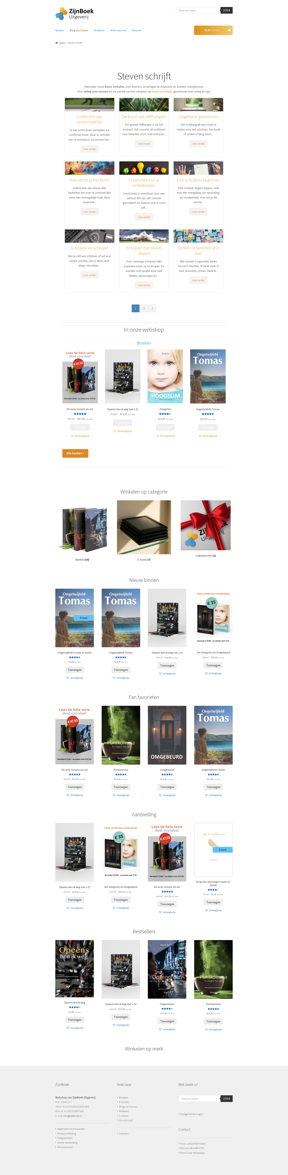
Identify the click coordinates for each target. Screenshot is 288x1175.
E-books (123, 1102)
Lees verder (89, 149)
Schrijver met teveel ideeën (144, 250)
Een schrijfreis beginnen (198, 180)
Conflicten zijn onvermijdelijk (89, 119)
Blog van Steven (79, 30)
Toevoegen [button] (80, 427)
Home (62, 42)
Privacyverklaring (66, 1133)
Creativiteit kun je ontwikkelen (143, 182)
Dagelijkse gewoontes (198, 116)
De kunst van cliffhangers (144, 116)
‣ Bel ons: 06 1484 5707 (191, 1148)
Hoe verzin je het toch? (90, 180)
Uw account (126, 1120)
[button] (80, 436)
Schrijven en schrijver (89, 248)
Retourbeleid (64, 1147)
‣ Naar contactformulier (192, 1143)
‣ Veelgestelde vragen (191, 1114)
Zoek (226, 10)
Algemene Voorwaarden (71, 1129)
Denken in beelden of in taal (199, 250)
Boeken (59, 30)
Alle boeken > (75, 453)
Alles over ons (118, 30)
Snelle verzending (67, 1142)
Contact (123, 1116)
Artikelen (99, 30)
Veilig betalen (64, 1138)
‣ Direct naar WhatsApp (191, 1153)
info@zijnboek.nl (72, 1116)
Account (137, 30)
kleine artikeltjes (162, 91)
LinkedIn (123, 1133)
